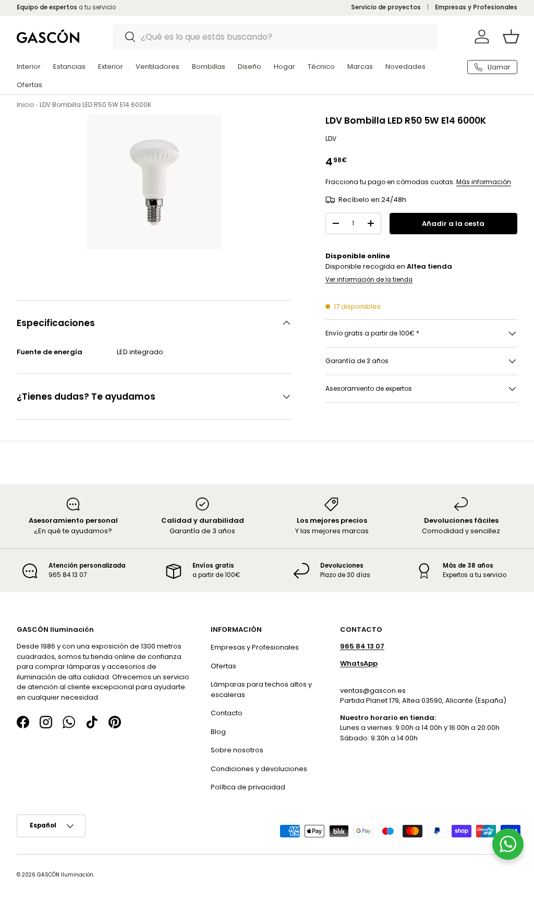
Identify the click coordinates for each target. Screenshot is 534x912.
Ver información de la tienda (368, 279)
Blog (218, 732)
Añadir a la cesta (453, 224)
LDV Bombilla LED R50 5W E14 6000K (95, 104)
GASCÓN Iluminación (65, 874)
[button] (511, 36)
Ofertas (223, 666)
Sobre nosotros (237, 750)
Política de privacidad (248, 787)
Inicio (25, 104)
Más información (483, 181)
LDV (330, 138)
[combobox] (275, 37)
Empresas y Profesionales (476, 7)
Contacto (226, 713)
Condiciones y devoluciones (259, 769)
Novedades (405, 66)
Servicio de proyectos (386, 7)
